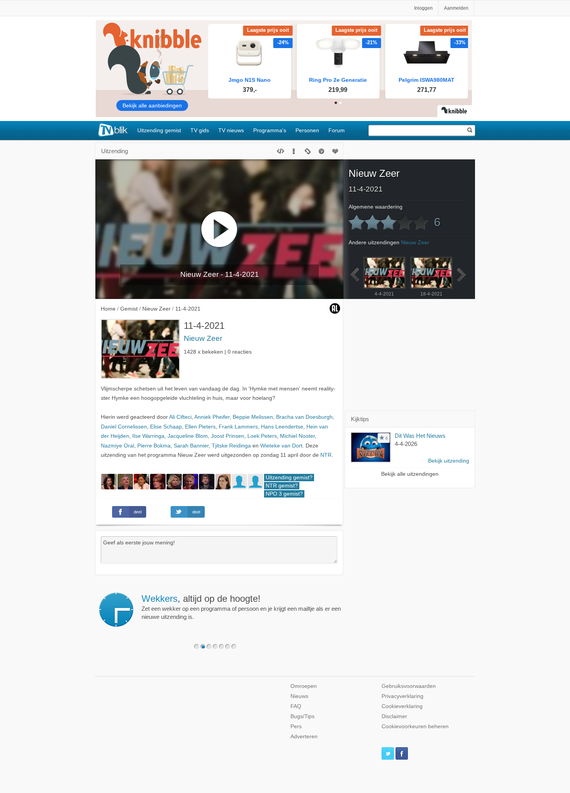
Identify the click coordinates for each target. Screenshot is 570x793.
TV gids (199, 130)
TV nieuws (231, 130)
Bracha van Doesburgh (304, 417)
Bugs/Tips (302, 716)
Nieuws (299, 696)
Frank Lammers (238, 427)
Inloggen (423, 8)
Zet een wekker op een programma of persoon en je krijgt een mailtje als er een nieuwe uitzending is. (241, 606)
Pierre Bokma (154, 446)
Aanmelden (456, 8)
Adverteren (304, 736)
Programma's (269, 130)
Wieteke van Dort (281, 446)
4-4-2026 (406, 444)
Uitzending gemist (159, 130)
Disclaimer (394, 716)
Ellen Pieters (200, 427)
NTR (326, 455)
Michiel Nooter (297, 436)
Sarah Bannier (191, 446)
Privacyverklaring (402, 696)
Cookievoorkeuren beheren (415, 726)
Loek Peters (262, 436)
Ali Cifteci (180, 417)
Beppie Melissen (253, 417)
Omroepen (303, 686)
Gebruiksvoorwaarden (409, 686)
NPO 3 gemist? (284, 494)
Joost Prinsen (227, 436)
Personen (307, 130)
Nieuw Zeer (203, 338)
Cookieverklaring (402, 706)
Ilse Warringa (148, 436)
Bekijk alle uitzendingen (410, 474)
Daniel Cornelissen (124, 427)
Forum (336, 130)
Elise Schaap (166, 427)
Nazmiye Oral (117, 446)
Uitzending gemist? (289, 477)
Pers (296, 726)
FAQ (295, 706)
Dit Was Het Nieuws (420, 435)
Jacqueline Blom (188, 436)
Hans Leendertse (282, 427)
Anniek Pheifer (212, 417)
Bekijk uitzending (448, 461)
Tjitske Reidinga (231, 446)
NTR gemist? (282, 486)
